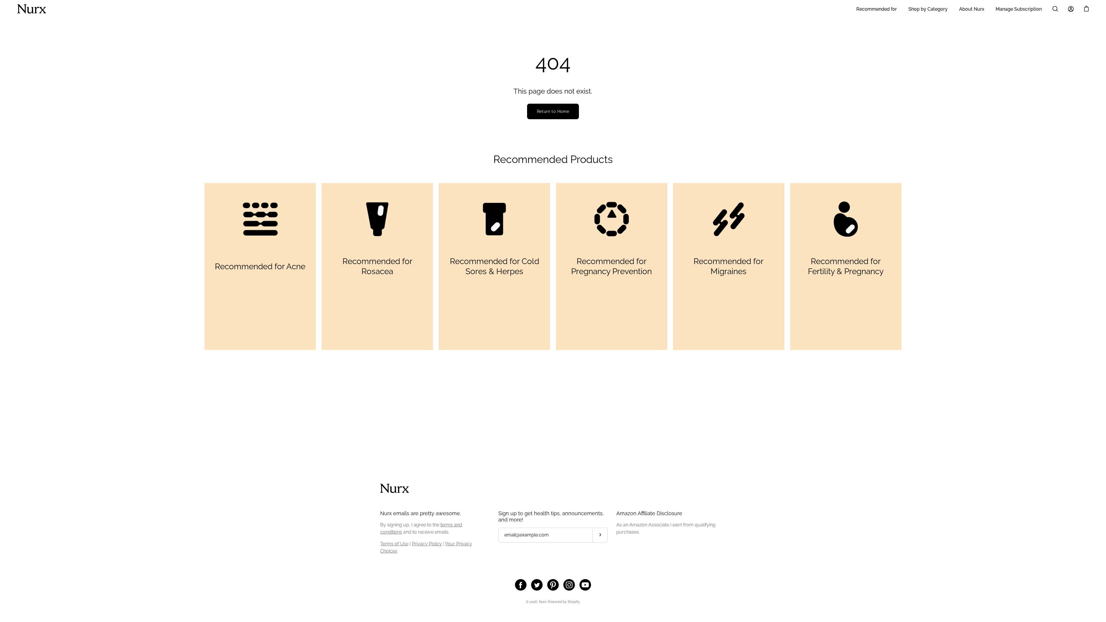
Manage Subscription (1019, 9)
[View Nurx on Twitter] (537, 585)
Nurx (542, 602)
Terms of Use (394, 544)
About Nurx (971, 9)
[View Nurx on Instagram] (569, 585)
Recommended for (876, 9)
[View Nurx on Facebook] (521, 585)
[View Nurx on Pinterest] (553, 585)
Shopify (573, 602)
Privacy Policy (427, 544)
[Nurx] (31, 9)
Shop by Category (928, 9)
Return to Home (553, 111)
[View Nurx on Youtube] (585, 585)
